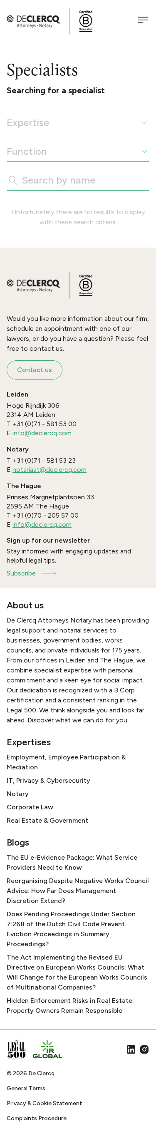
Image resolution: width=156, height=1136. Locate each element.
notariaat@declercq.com (49, 470)
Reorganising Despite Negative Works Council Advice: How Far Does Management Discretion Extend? (78, 891)
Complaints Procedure (37, 1118)
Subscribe (21, 573)
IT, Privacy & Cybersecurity (48, 780)
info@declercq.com (42, 433)
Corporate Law (30, 807)
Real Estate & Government (47, 820)
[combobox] (8, 122)
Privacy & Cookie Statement (44, 1103)
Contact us (34, 370)
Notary (18, 794)
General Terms (26, 1088)
